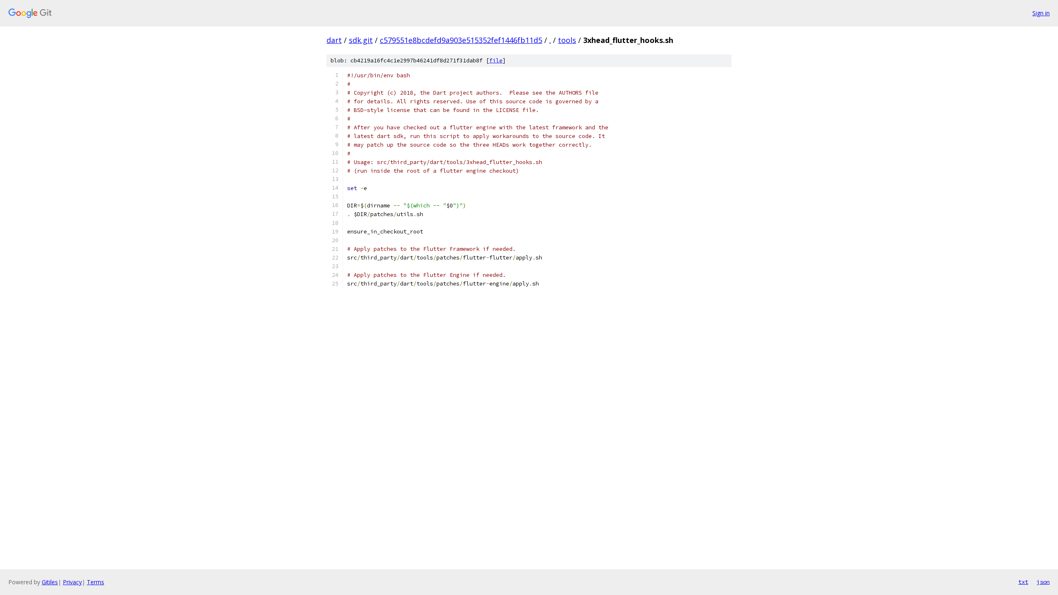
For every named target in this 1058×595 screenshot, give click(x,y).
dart (334, 40)
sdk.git (361, 40)
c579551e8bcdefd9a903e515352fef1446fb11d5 (461, 40)
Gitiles (50, 582)
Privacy (72, 582)
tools (567, 40)
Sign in (1041, 13)
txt (1023, 581)
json (1043, 581)
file (496, 60)
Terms (95, 582)
